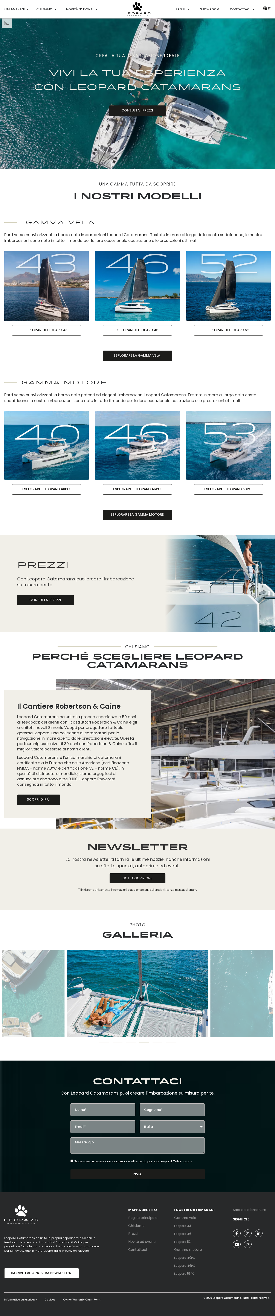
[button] (5, 987)
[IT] (265, 8)
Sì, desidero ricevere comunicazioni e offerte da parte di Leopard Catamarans (133, 1161)
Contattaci (240, 9)
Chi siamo (44, 9)
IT (269, 8)
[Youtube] (237, 1244)
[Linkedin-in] (259, 1233)
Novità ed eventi (79, 9)
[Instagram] (248, 1244)
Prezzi (180, 9)
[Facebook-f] (237, 1233)
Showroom (209, 9)
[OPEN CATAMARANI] (27, 9)
